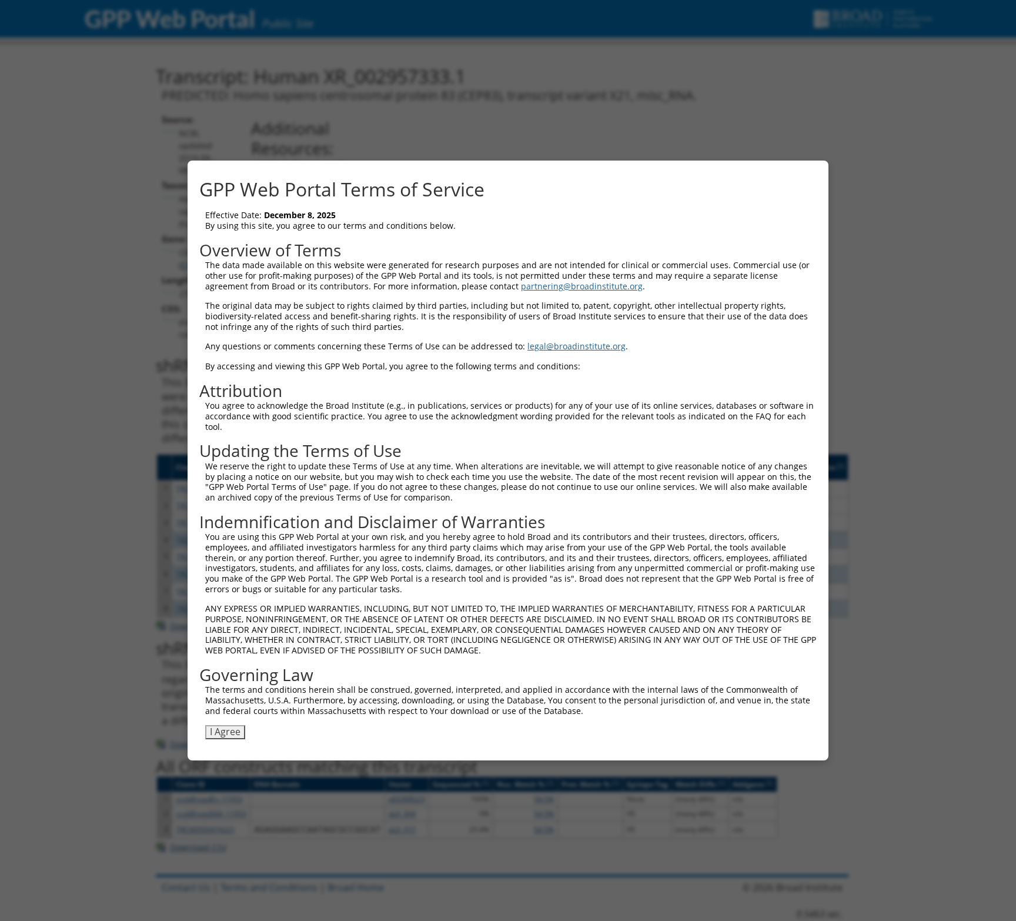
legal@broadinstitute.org (576, 346)
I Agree (225, 731)
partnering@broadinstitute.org (582, 286)
